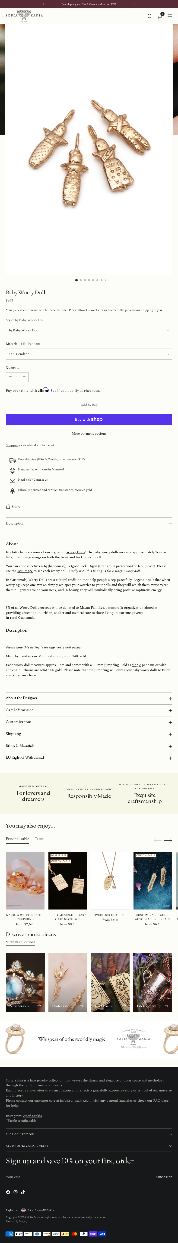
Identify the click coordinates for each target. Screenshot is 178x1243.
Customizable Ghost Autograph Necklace (153, 917)
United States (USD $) (39, 1210)
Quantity (12, 367)
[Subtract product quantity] (10, 377)
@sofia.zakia (32, 1116)
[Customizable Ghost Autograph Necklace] (153, 881)
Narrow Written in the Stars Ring (25, 917)
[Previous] (43, 4)
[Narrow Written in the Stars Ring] (25, 881)
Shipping (13, 445)
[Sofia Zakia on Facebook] (8, 1193)
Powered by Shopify (17, 1221)
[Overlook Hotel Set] (110, 881)
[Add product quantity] (24, 377)
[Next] (135, 4)
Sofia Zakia (33, 1217)
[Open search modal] (150, 16)
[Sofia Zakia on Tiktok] (23, 1193)
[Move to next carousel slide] (168, 840)
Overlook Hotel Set (110, 915)
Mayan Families (92, 607)
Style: (25, 320)
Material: (23, 344)
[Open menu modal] (170, 16)
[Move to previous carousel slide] (158, 841)
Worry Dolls (75, 552)
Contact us (40, 479)
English (10, 1210)
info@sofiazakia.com (76, 1100)
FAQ (156, 1100)
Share (16, 506)
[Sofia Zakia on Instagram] (16, 1193)
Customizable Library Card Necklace (67, 917)
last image (25, 571)
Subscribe (164, 1177)
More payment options (89, 433)
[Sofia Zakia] (24, 16)
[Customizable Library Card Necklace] (67, 881)
